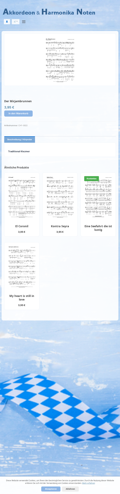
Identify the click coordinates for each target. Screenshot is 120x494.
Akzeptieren (51, 489)
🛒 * (16, 21)
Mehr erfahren (88, 483)
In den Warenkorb (18, 113)
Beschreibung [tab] (19, 139)
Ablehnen (70, 489)
